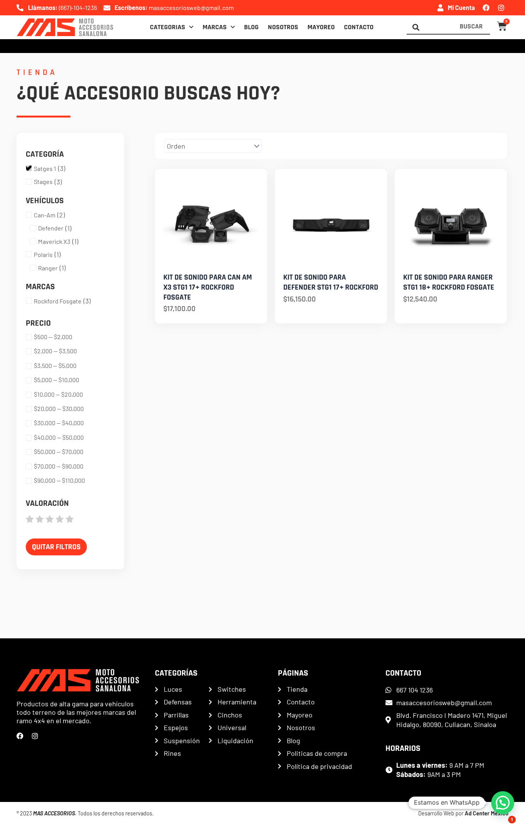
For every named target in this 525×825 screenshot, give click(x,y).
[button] (502, 802)
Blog (251, 27)
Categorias (167, 27)
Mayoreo (321, 27)
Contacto (359, 27)
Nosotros (283, 27)
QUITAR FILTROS (56, 547)
